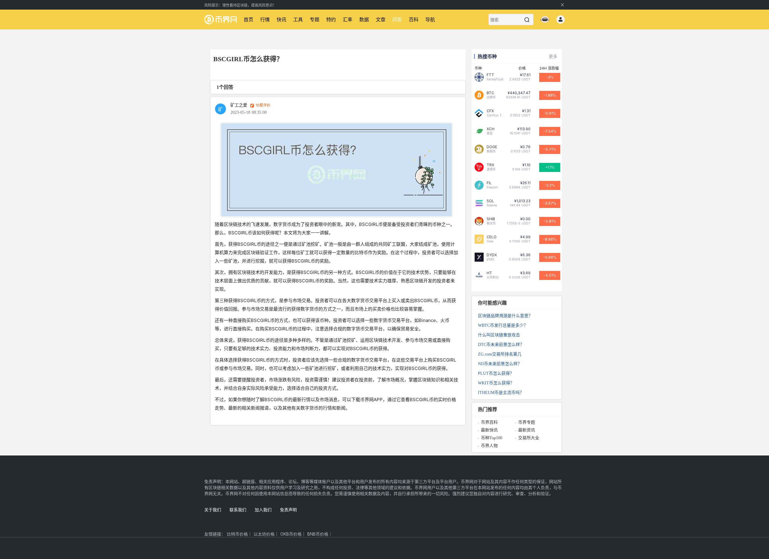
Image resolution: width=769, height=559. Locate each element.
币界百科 (489, 422)
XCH (490, 129)
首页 (248, 20)
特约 (331, 20)
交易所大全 (528, 438)
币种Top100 (491, 438)
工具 (298, 20)
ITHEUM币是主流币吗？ (501, 392)
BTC (490, 93)
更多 (553, 56)
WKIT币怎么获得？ (496, 383)
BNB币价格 (317, 533)
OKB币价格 (291, 533)
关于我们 (212, 509)
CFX (490, 111)
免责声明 (288, 509)
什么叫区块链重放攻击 (499, 335)
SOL (490, 201)
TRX (490, 165)
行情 (265, 20)
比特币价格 (237, 533)
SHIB (491, 219)
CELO (492, 237)
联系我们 (237, 509)
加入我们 (263, 509)
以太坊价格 (264, 533)
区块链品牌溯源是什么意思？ (505, 316)
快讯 (281, 20)
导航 (430, 20)
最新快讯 (489, 430)
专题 (314, 20)
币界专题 (526, 422)
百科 (413, 20)
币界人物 (489, 445)
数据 (364, 20)
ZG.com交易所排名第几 (499, 354)
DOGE (492, 147)
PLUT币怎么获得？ (496, 373)
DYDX (492, 255)
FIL (489, 183)
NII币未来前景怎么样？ (500, 364)
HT (489, 273)
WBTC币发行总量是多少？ (503, 325)
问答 (397, 20)
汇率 (347, 20)
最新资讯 (526, 430)
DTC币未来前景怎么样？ (501, 344)
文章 (380, 20)
